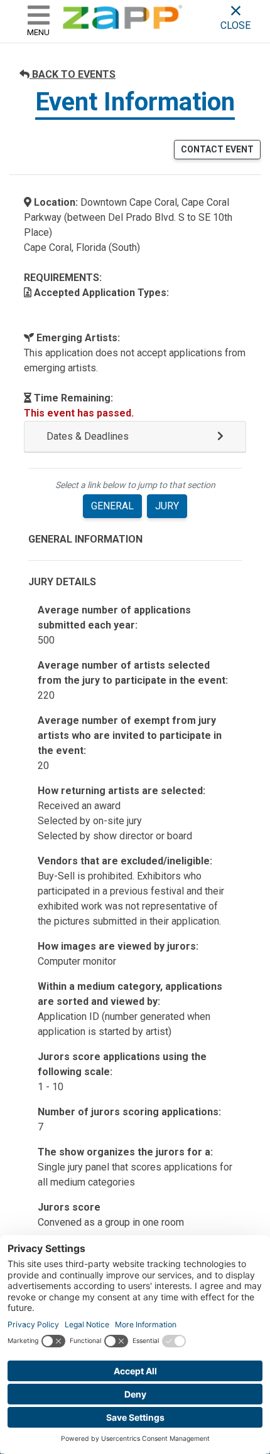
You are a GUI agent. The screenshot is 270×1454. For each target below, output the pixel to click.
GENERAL (112, 506)
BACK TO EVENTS (73, 74)
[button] (135, 437)
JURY (167, 506)
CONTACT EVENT (217, 149)
